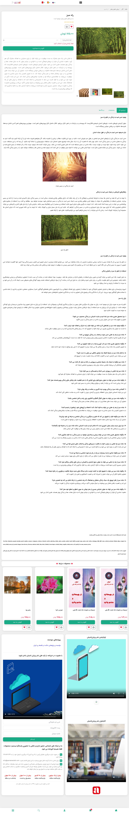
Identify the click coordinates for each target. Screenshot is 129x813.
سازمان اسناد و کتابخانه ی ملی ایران (13, 645)
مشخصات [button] (111, 110)
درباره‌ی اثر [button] (122, 110)
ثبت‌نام (32, 739)
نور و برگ (26, 610)
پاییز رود (59, 610)
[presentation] (125, 96)
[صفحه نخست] (116, 810)
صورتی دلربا (90, 610)
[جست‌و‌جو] (39, 810)
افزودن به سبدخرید (38, 48)
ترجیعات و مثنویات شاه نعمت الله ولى (115, 610)
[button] (64, 810)
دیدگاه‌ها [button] (101, 110)
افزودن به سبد (113, 622)
